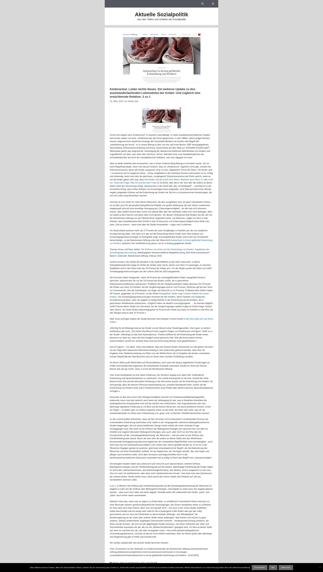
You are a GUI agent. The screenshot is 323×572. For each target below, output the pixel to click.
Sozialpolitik (151, 563)
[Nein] (320, 567)
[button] (213, 4)
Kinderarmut (134, 563)
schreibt (144, 369)
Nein (273, 567)
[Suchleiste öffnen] (202, 4)
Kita (143, 563)
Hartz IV (123, 563)
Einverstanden (259, 567)
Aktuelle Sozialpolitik (161, 14)
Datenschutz (285, 567)
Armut (115, 563)
